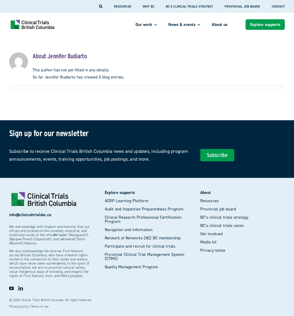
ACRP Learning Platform (126, 200)
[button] (100, 6)
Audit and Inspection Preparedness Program (144, 209)
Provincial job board (218, 209)
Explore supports (120, 192)
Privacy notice (213, 250)
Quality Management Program (131, 266)
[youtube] (11, 288)
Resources (209, 200)
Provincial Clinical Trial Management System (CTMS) (144, 256)
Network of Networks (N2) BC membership (143, 237)
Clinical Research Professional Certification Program (143, 219)
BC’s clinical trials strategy (224, 217)
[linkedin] (20, 288)
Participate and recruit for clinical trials (140, 246)
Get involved (211, 233)
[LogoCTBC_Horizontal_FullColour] (32, 20)
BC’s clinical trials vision (222, 225)
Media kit (208, 242)
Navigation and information (129, 229)
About (205, 192)
